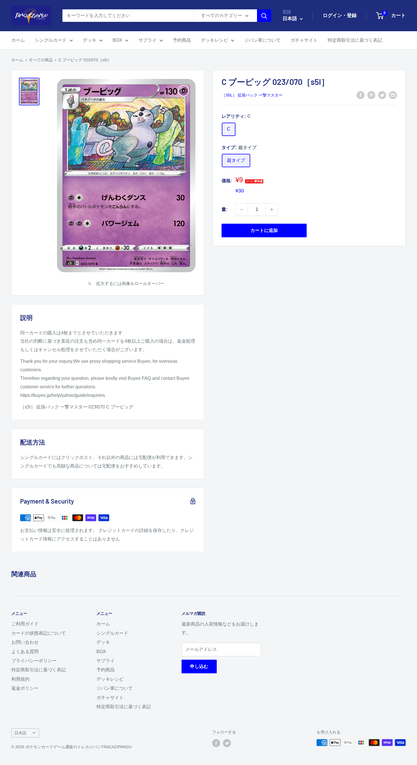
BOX (117, 40)
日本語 (20, 733)
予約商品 (182, 40)
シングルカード (51, 40)
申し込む (199, 666)
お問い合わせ (25, 642)
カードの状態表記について (38, 633)
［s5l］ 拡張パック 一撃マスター (252, 95)
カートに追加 (264, 230)
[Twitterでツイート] (382, 95)
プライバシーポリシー (34, 660)
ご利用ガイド (25, 623)
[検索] (264, 15)
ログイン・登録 (340, 15)
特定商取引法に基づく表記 (355, 40)
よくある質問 (25, 651)
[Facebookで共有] (361, 95)
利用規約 (20, 679)
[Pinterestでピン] (371, 95)
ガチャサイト (304, 40)
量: (225, 209)
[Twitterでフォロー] (227, 743)
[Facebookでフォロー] (216, 743)
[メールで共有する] (393, 95)
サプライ (147, 40)
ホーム (18, 40)
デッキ (89, 40)
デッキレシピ (214, 40)
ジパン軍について (262, 40)
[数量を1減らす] (242, 209)
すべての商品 (41, 60)
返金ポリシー (25, 688)
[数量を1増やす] (272, 209)
